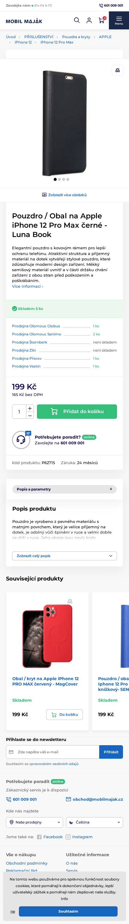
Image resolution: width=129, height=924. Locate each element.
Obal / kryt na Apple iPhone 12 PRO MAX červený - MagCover (45, 681)
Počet (19, 412)
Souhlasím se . (42, 764)
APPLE (105, 36)
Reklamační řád (21, 870)
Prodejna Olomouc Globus (36, 326)
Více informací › (27, 286)
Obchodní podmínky (26, 863)
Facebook (53, 836)
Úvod (11, 36)
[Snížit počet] (30, 415)
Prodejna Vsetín (26, 366)
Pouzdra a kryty (76, 36)
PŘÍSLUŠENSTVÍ (38, 36)
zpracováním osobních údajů (53, 764)
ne (12, 911)
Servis (72, 870)
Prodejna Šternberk (29, 342)
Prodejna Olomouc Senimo (36, 334)
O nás (72, 863)
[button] (77, 20)
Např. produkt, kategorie (45, 45)
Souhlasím (68, 911)
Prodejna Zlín (24, 350)
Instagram (82, 836)
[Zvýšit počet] (30, 408)
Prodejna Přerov (27, 358)
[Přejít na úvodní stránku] (24, 20)
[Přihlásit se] (89, 20)
